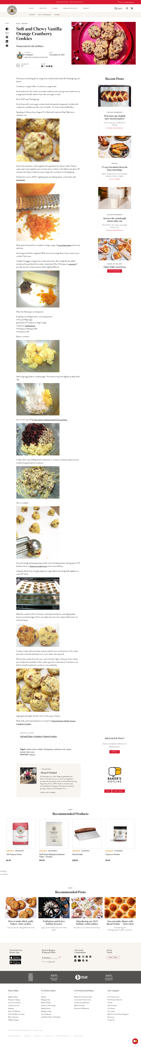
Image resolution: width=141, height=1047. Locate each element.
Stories (57, 15)
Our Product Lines (113, 997)
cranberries (57, 749)
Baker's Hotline (46, 1002)
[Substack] (87, 961)
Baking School (70, 8)
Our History (111, 1008)
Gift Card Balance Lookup (16, 1014)
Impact (86, 8)
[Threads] (87, 957)
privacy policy (51, 961)
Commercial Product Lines (82, 1000)
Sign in (127, 8)
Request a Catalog (14, 1000)
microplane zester (64, 245)
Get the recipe (114, 271)
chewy (34, 749)
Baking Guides (45, 1000)
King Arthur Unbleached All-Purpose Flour (50, 419)
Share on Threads (51, 66)
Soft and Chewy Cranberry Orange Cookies (38, 736)
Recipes (43, 8)
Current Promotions (14, 1002)
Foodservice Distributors (81, 1002)
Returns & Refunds (14, 1011)
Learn (55, 8)
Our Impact (111, 1011)
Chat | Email (118, 791)
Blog (18, 23)
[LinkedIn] (75, 961)
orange (68, 749)
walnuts (23, 751)
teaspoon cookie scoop (38, 566)
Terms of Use (48, 1036)
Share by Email (44, 66)
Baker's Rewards (129, 2)
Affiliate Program (13, 1020)
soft (63, 749)
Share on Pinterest (47, 66)
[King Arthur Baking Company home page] (12, 10)
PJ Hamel (28, 55)
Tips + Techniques (44, 15)
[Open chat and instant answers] (135, 1041)
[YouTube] (79, 961)
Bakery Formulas (79, 1005)
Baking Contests (46, 1011)
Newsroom (110, 1017)
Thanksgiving (48, 749)
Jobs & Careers (112, 1005)
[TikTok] (79, 957)
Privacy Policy (37, 1036)
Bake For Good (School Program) (118, 1014)
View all (114, 752)
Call (108, 791)
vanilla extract (30, 325)
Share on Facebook (42, 66)
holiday (40, 749)
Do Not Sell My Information (62, 1036)
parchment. (20, 179)
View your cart (132, 8)
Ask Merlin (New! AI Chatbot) (51, 1017)
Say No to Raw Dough (48, 1005)
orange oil (72, 264)
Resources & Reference (81, 1008)
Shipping (11, 1008)
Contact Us (111, 1020)
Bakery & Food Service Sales (83, 997)
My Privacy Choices (78, 1036)
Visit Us (122, 2)
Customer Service (13, 1005)
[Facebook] (75, 957)
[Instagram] (83, 957)
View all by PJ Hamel (47, 792)
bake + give (30, 751)
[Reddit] (83, 961)
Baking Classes (45, 1008)
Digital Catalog (12, 997)
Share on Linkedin (49, 66)
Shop (31, 8)
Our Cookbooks (46, 1014)
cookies (28, 749)
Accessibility (27, 1036)
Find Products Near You (114, 1000)
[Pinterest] (90, 957)
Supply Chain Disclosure (14, 1036)
